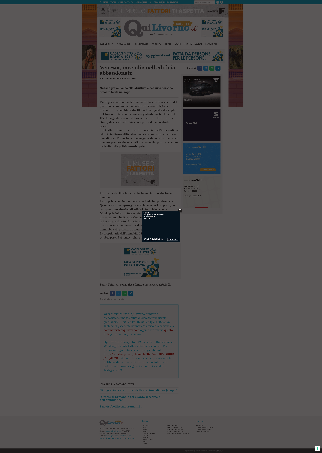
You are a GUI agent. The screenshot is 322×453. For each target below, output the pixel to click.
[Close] (180, 210)
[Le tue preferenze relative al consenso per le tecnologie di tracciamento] (317, 448)
